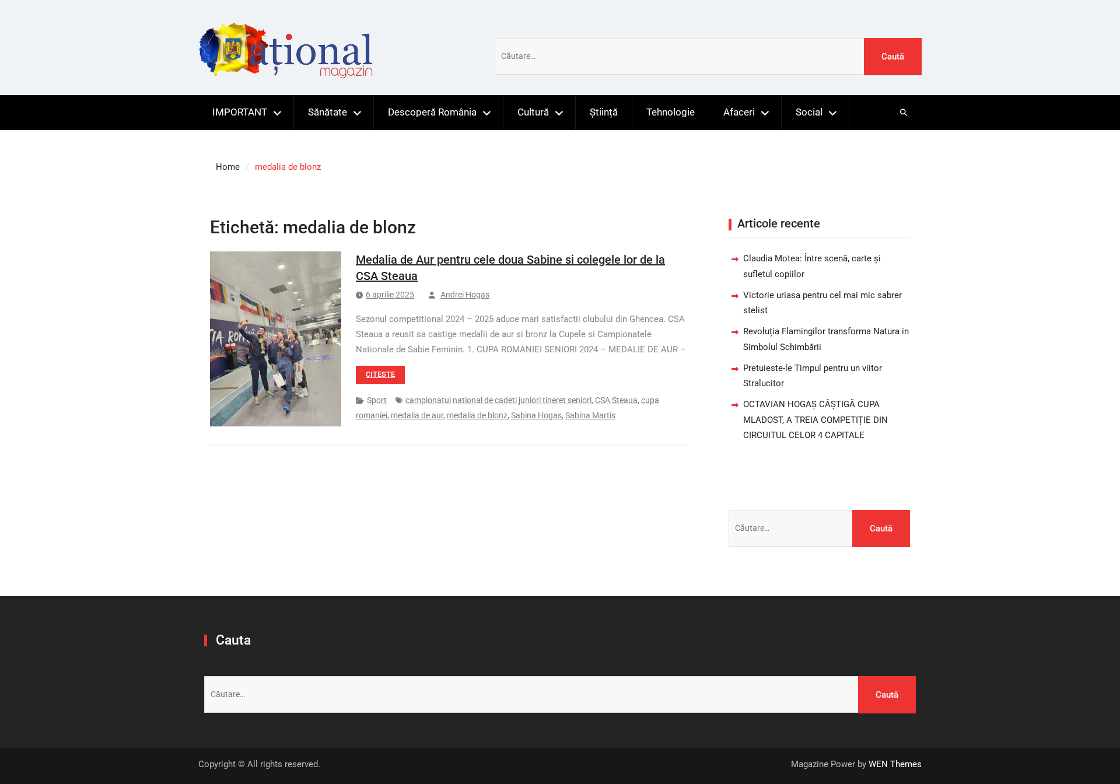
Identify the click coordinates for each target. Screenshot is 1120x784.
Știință (604, 112)
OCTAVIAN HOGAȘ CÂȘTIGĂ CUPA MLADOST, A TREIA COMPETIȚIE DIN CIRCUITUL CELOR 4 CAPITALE (815, 419)
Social (809, 112)
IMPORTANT (239, 112)
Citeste (380, 374)
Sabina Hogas (536, 415)
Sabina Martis (590, 415)
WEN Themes (895, 764)
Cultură (533, 112)
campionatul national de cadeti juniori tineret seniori (498, 400)
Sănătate (327, 112)
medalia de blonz (477, 415)
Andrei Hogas (464, 294)
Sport (377, 400)
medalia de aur (417, 415)
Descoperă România (432, 112)
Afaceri (739, 112)
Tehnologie (670, 112)
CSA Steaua (616, 400)
